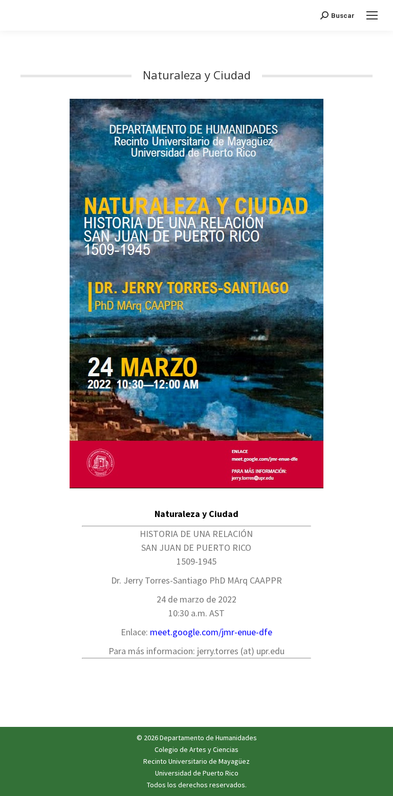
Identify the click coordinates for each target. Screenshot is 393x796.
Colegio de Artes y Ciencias (196, 749)
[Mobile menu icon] (372, 15)
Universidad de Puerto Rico (196, 773)
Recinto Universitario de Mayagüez (196, 761)
